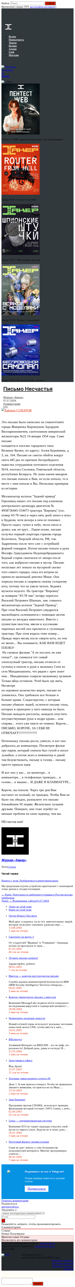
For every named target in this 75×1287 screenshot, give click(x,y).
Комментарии (11, 404)
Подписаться (37, 1189)
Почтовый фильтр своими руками (29, 1141)
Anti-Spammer (17, 1099)
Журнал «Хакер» (13, 397)
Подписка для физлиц (63, 1260)
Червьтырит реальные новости (27, 1018)
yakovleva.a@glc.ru (45, 1246)
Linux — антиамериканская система (30, 1120)
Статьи (11, 866)
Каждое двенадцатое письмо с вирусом (32, 997)
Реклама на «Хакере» (63, 1266)
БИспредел (15, 1039)
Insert (38, 1283)
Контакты (69, 1269)
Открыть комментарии (14, 1200)
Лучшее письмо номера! (23, 958)
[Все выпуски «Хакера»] (1, 61)
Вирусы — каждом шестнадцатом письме (34, 976)
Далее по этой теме (20, 906)
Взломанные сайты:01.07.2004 (25, 900)
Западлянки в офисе (20, 1060)
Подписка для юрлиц (63, 1263)
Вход (71, 5)
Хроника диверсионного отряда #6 (29, 1078)
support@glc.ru (47, 1243)
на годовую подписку (43, 6)
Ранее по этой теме (20, 909)
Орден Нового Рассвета (23, 915)
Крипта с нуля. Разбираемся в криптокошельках (29, 880)
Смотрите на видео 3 (21, 936)
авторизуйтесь (10, 1206)
